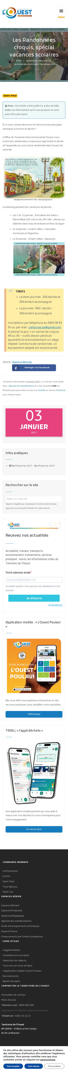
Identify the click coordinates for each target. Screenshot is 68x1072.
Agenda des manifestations (36, 61)
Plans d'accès (8, 1000)
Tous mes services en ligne (17, 965)
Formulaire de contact (13, 994)
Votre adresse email (18, 572)
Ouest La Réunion (22, 362)
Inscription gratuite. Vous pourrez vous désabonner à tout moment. (33, 588)
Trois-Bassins (10, 886)
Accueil (18, 61)
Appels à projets (11, 981)
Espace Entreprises (11, 910)
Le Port (6, 876)
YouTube (42, 390)
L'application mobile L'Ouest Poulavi (22, 971)
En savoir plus (34, 829)
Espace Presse (9, 931)
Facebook (60, 390)
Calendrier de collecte (14, 960)
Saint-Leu (8, 891)
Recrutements (10, 976)
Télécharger (34, 714)
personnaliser (47, 1059)
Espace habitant (10, 905)
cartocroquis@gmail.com (45, 327)
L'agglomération (11, 950)
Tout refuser (33, 1066)
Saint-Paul (8, 881)
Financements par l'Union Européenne (22, 936)
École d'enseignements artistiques (20, 926)
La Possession (10, 871)
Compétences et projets (16, 955)
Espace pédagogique (12, 915)
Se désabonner (55, 605)
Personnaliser (54, 1066)
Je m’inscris (34, 598)
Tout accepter (13, 1066)
